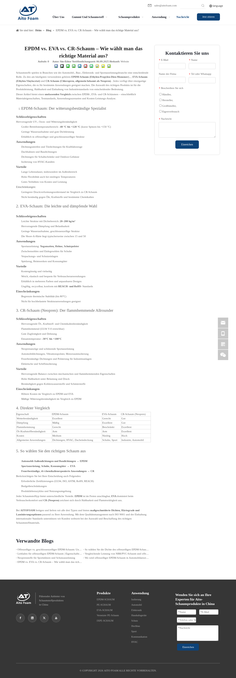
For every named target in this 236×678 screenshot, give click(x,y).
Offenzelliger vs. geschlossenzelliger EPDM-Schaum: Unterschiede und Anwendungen (49, 549)
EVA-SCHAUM (104, 610)
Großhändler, (169, 105)
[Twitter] (44, 618)
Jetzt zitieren (208, 17)
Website (125, 61)
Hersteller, (167, 100)
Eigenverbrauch (170, 111)
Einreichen (187, 144)
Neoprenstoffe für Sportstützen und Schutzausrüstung (46, 557)
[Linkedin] (32, 618)
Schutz (134, 620)
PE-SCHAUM (104, 605)
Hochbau (135, 626)
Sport (134, 631)
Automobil (136, 605)
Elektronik (136, 610)
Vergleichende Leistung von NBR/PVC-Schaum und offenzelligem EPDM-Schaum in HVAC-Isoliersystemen (117, 553)
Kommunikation (139, 637)
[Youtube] (56, 618)
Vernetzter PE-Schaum (108, 615)
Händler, (166, 94)
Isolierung (136, 599)
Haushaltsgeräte (139, 615)
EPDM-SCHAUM (106, 599)
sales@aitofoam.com (165, 5)
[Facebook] (20, 618)
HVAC (134, 642)
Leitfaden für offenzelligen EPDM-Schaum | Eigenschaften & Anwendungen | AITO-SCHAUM (49, 553)
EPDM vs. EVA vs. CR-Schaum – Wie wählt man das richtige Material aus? (49, 562)
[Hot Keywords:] (203, 6)
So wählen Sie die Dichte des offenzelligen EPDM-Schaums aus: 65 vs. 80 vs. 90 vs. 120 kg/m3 (117, 549)
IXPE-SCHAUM (105, 620)
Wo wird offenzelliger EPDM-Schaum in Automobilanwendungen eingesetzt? (117, 557)
